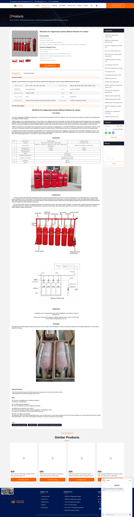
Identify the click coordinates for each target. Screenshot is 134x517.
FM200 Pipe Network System (27, 20)
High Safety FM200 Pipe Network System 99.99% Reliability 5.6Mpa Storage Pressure (52, 474)
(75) (113, 60)
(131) (111, 36)
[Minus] (130, 480)
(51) (113, 51)
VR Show (62, 5)
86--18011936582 (54, 1)
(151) (112, 41)
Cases (86, 5)
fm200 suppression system (19, 425)
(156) (113, 75)
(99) (113, 99)
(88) (112, 96)
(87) (111, 65)
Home (37, 5)
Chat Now (114, 137)
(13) (111, 116)
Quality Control (45, 502)
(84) (114, 68)
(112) (112, 91)
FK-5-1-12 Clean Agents (71, 504)
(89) (112, 82)
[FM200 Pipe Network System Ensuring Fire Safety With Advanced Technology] (23, 457)
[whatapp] (109, 133)
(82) (113, 107)
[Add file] (103, 514)
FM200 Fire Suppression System (73, 496)
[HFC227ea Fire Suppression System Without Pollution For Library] (25, 43)
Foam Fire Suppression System (72, 502)
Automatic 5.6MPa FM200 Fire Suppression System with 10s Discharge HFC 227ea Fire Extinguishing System (110, 475)
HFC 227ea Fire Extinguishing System (74, 507)
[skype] (106, 133)
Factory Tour (44, 499)
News (79, 5)
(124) (112, 112)
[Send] (130, 514)
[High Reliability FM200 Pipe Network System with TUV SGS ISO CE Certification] (81, 457)
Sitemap (43, 504)
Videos (54, 5)
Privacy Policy (44, 507)
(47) (113, 102)
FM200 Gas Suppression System (73, 499)
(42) (113, 46)
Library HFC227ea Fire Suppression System (50, 425)
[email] (113, 133)
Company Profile (45, 496)
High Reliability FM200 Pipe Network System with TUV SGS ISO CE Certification (81, 474)
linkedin (100, 509)
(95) (113, 55)
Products (45, 5)
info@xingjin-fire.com (41, 1)
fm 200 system (32, 425)
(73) (113, 86)
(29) (110, 71)
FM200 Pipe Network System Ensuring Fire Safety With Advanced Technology (23, 474)
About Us (71, 5)
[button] (13, 461)
